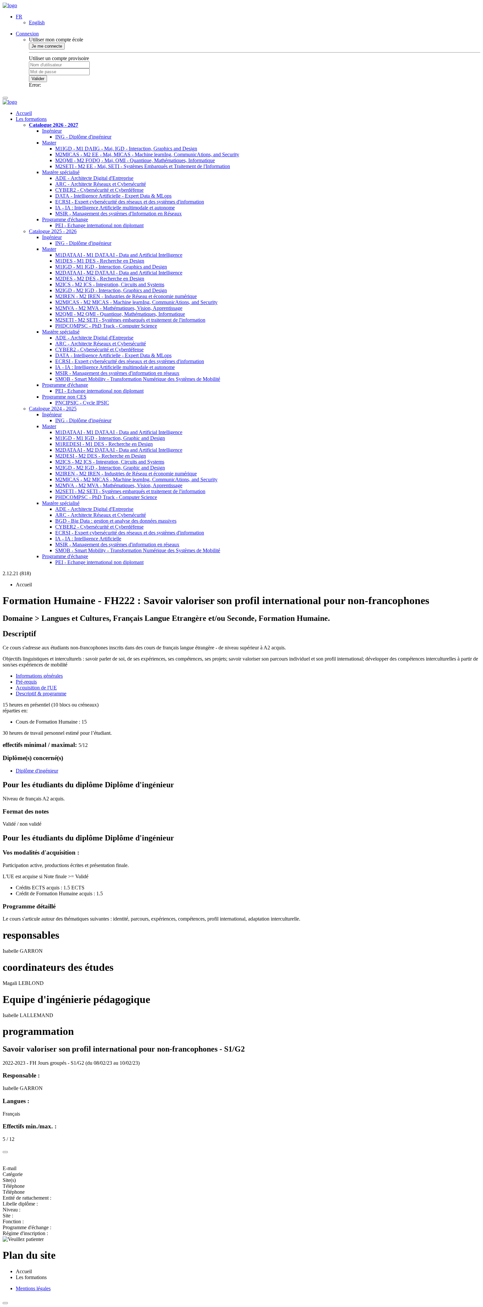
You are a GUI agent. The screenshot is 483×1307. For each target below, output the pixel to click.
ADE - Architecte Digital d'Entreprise (94, 178)
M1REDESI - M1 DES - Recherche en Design (104, 444)
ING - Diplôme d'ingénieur (83, 137)
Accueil (24, 113)
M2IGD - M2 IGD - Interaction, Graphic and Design (110, 467)
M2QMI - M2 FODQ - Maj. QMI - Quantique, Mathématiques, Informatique (135, 160)
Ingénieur (52, 131)
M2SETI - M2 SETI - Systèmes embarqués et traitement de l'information (130, 320)
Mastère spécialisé (61, 172)
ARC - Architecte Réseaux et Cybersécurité (100, 184)
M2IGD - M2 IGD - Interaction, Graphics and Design (111, 290)
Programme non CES (64, 397)
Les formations (31, 119)
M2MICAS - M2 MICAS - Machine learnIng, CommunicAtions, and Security (136, 302)
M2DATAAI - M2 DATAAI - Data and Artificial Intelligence (118, 272)
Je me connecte (47, 46)
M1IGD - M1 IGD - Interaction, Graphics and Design (111, 267)
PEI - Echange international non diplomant (99, 225)
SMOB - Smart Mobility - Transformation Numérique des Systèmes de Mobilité (137, 379)
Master (49, 142)
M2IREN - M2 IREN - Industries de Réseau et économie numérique (126, 296)
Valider (38, 78)
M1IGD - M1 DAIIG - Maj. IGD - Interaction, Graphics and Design (126, 148)
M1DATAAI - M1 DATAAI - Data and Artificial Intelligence (118, 255)
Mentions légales (33, 1288)
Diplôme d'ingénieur (37, 770)
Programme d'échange (65, 219)
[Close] (5, 1152)
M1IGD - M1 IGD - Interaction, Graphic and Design (110, 438)
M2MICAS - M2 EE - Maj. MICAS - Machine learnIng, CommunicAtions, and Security (147, 154)
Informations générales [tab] (39, 676)
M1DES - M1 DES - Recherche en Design (99, 261)
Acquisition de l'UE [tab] (36, 687)
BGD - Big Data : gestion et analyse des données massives (115, 521)
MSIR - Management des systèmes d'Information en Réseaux (118, 213)
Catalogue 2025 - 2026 (53, 231)
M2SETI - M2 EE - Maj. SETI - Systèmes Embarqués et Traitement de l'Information (142, 166)
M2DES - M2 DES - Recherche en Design (99, 278)
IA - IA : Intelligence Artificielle (88, 538)
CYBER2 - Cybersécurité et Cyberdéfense (99, 190)
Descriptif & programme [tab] (41, 693)
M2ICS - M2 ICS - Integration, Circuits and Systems (109, 284)
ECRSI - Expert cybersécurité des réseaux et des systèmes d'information (129, 202)
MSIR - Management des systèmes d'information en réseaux (117, 373)
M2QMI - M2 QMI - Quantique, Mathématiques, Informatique (120, 314)
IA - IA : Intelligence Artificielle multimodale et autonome (115, 207)
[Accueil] (10, 5)
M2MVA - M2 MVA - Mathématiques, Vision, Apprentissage (118, 308)
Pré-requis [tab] (26, 682)
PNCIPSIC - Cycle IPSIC (82, 402)
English (37, 22)
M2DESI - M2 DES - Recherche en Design (100, 456)
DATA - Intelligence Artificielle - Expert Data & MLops (113, 196)
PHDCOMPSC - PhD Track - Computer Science (106, 326)
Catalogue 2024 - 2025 (53, 408)
